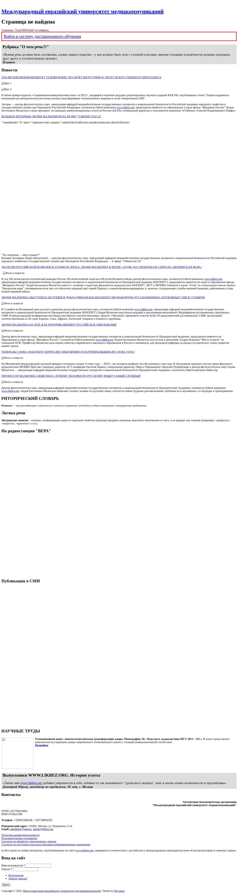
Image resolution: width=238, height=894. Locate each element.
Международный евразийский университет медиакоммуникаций (82, 11)
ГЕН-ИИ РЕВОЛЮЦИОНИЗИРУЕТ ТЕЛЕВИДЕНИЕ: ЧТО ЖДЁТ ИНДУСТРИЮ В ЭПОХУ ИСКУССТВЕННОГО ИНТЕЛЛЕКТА (81, 77)
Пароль (6, 869)
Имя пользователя (13, 865)
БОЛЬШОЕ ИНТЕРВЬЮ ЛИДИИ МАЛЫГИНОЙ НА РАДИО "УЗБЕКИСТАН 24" (51, 116)
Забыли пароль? (17, 878)
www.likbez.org (125, 107)
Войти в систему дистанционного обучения (42, 36)
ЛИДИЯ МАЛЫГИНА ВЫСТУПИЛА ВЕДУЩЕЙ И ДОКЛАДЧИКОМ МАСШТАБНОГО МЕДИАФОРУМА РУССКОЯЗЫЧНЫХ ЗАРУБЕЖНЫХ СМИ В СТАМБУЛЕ (103, 297)
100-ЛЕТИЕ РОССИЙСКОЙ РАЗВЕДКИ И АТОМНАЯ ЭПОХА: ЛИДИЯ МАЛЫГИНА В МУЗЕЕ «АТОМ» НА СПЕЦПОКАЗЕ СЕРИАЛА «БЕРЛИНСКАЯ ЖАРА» (101, 267)
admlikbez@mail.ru (21, 829)
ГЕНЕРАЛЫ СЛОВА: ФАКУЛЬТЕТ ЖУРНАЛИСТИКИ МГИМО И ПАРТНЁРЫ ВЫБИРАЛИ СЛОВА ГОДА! (68, 351)
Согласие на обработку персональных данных (28, 841)
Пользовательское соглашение (19, 838)
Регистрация (15, 875)
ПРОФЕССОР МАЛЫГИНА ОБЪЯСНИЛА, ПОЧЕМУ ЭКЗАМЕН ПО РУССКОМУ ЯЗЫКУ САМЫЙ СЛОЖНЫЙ (70, 375)
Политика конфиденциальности (20, 835)
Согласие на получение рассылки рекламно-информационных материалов (45, 844)
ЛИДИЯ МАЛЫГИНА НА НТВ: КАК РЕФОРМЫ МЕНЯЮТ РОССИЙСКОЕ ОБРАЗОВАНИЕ (59, 324)
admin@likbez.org (43, 829)
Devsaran (119, 890)
